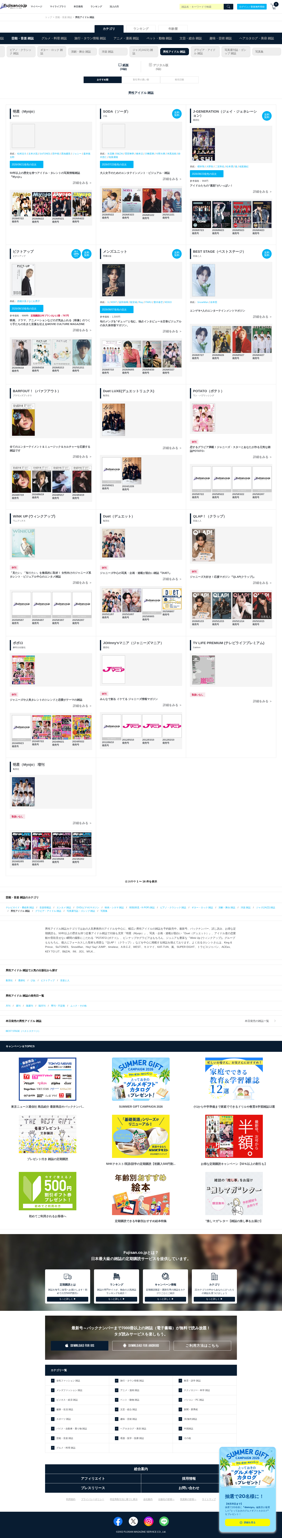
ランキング (96, 6)
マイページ (36, 6)
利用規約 (70, 1499)
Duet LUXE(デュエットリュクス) (128, 391)
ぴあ (33, 980)
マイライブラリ (58, 6)
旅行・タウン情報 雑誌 (90, 38)
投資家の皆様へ (188, 1499)
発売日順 (179, 79)
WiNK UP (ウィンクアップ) (34, 516)
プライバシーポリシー (92, 1499)
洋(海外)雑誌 (190, 1419)
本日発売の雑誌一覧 (257, 1020)
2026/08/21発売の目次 (24, 164)
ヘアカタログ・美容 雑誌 (256, 38)
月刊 (8, 1005)
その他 (187, 1438)
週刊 (18, 1005)
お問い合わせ (189, 1488)
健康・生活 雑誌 (64, 1409)
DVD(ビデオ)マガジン (88, 907)
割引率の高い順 (141, 79)
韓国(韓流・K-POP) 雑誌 (142, 907)
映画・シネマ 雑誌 (114, 907)
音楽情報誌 (45, 907)
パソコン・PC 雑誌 (194, 1400)
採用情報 (189, 1478)
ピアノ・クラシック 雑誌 (20, 51)
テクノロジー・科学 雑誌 (197, 1390)
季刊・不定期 (58, 1005)
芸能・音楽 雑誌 (63, 17)
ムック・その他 (78, 1005)
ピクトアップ (23, 251)
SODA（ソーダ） (116, 111)
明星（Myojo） (25, 111)
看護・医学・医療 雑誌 (132, 1438)
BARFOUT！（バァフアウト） (37, 391)
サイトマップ (209, 1499)
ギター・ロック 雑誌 (51, 51)
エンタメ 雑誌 (64, 907)
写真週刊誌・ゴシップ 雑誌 (235, 51)
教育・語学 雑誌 (192, 1380)
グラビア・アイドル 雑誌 (204, 51)
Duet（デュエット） (119, 516)
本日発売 (78, 6)
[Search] (228, 7)
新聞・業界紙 (191, 1409)
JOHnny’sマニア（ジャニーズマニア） (133, 643)
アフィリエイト (93, 1478)
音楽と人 (64, 980)
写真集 (259, 51)
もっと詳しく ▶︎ (67, 1299)
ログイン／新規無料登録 (252, 6)
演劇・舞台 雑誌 (81, 51)
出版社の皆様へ (166, 1499)
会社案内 (148, 1499)
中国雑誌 (188, 1428)
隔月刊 (42, 1005)
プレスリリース (93, 1488)
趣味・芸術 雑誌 (220, 38)
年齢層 (173, 28)
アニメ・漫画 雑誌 (126, 38)
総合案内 (141, 1469)
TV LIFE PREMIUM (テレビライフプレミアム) (228, 643)
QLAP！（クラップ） (210, 516)
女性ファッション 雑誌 (68, 1380)
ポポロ (18, 643)
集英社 (9, 980)
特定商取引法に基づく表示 (124, 1499)
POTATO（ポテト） (208, 391)
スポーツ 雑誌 (63, 1419)
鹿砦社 (21, 980)
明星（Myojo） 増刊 (29, 765)
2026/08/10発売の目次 (24, 308)
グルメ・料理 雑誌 (54, 38)
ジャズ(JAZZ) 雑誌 (143, 51)
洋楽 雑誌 (107, 51)
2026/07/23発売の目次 (114, 164)
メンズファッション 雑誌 (69, 1390)
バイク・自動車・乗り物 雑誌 (71, 1428)
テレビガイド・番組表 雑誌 (20, 907)
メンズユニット (115, 251)
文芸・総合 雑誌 (191, 38)
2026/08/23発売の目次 (204, 173)
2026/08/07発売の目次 (114, 309)
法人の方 (114, 6)
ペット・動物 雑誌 (159, 38)
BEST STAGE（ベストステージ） (219, 251)
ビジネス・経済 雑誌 (67, 1400)
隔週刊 (29, 1005)
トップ (48, 17)
